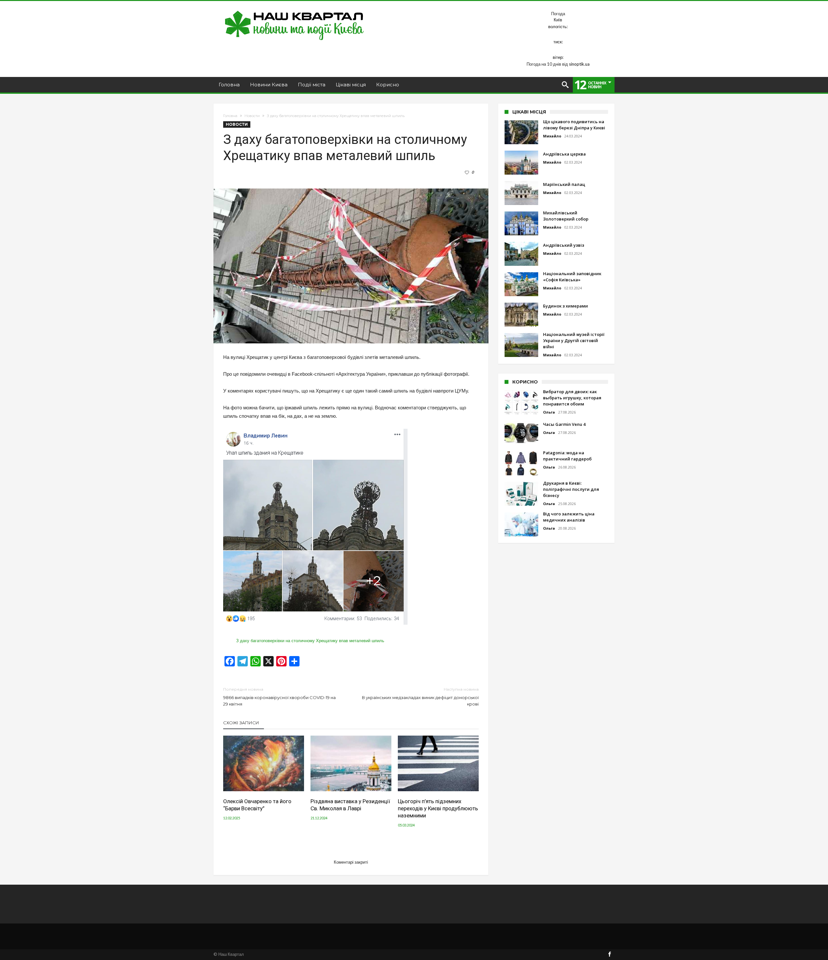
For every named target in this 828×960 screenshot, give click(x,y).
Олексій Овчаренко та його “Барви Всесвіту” (257, 805)
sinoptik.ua (579, 64)
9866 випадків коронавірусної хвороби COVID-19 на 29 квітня (279, 697)
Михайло (552, 136)
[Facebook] (609, 954)
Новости (252, 115)
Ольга (549, 412)
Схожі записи (241, 722)
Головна (230, 115)
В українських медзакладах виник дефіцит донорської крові (420, 697)
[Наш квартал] (294, 10)
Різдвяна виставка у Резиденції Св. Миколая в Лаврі (350, 805)
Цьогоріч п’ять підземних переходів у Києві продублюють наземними (438, 808)
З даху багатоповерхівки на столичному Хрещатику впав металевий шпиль (310, 640)
